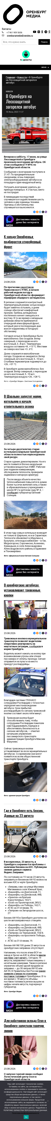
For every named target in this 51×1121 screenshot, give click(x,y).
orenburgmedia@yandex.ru (20, 35)
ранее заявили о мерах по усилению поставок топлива (25, 974)
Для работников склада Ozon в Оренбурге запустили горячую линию (25, 1025)
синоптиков (27, 287)
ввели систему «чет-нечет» (25, 956)
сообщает (12, 492)
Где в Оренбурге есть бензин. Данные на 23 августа (24, 813)
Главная (10, 77)
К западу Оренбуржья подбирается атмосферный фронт (22, 241)
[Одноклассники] (37, 212)
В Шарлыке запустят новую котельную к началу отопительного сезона (23, 401)
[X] (43, 212)
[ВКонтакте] (34, 212)
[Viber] (46, 212)
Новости (22, 77)
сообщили (35, 646)
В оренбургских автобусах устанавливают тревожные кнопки (22, 590)
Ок (26, 1117)
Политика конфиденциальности (25, 1113)
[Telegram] (40, 212)
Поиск (44, 42)
